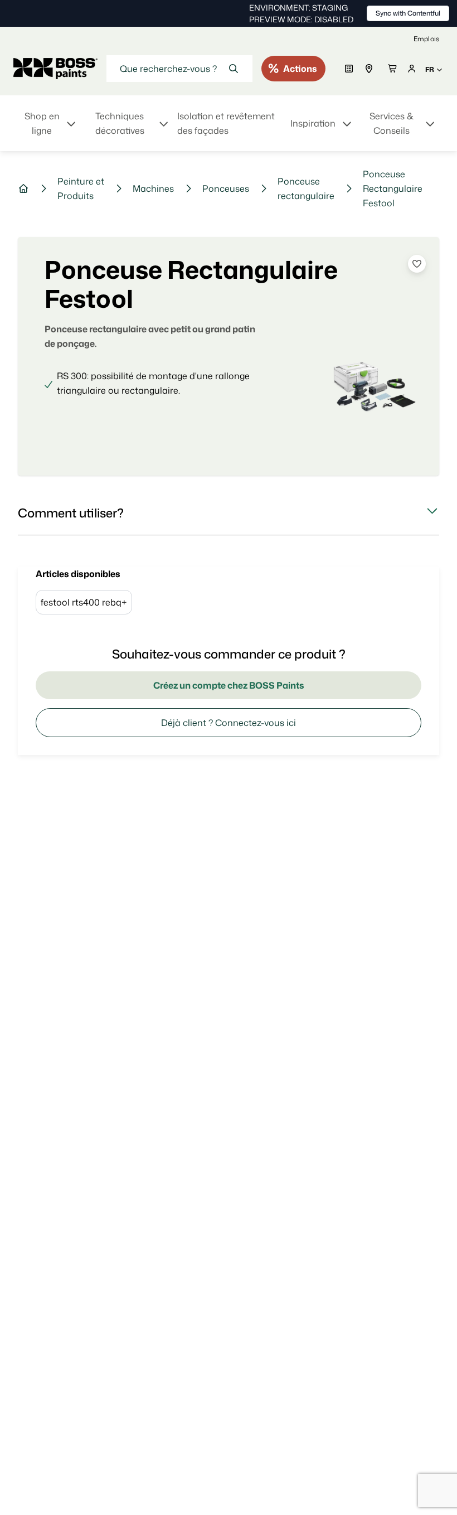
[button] (228, 513)
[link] (426, 38)
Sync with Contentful (408, 13)
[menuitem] (49, 130)
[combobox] (179, 68)
